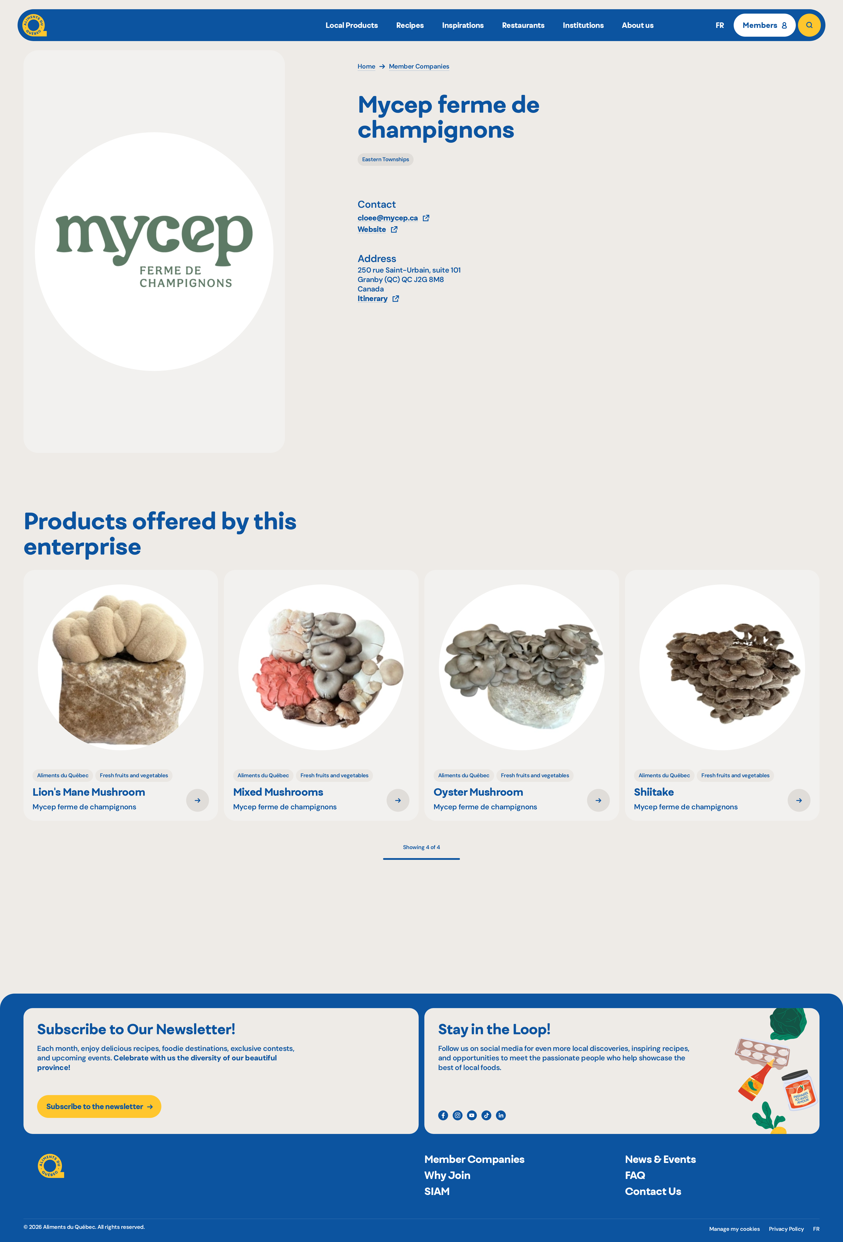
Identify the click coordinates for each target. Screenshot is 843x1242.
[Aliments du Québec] (34, 25)
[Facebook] (443, 1115)
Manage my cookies (734, 1229)
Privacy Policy (786, 1229)
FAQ (635, 1175)
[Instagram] (458, 1115)
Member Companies (474, 1159)
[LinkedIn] (501, 1115)
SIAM (437, 1191)
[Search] (809, 25)
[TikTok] (486, 1115)
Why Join (447, 1175)
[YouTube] (472, 1115)
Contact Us (653, 1191)
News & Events (660, 1159)
